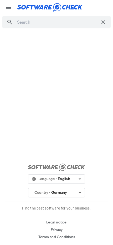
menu (8, 7)
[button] (9, 22)
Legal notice (56, 222)
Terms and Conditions (56, 237)
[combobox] (57, 22)
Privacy (57, 229)
